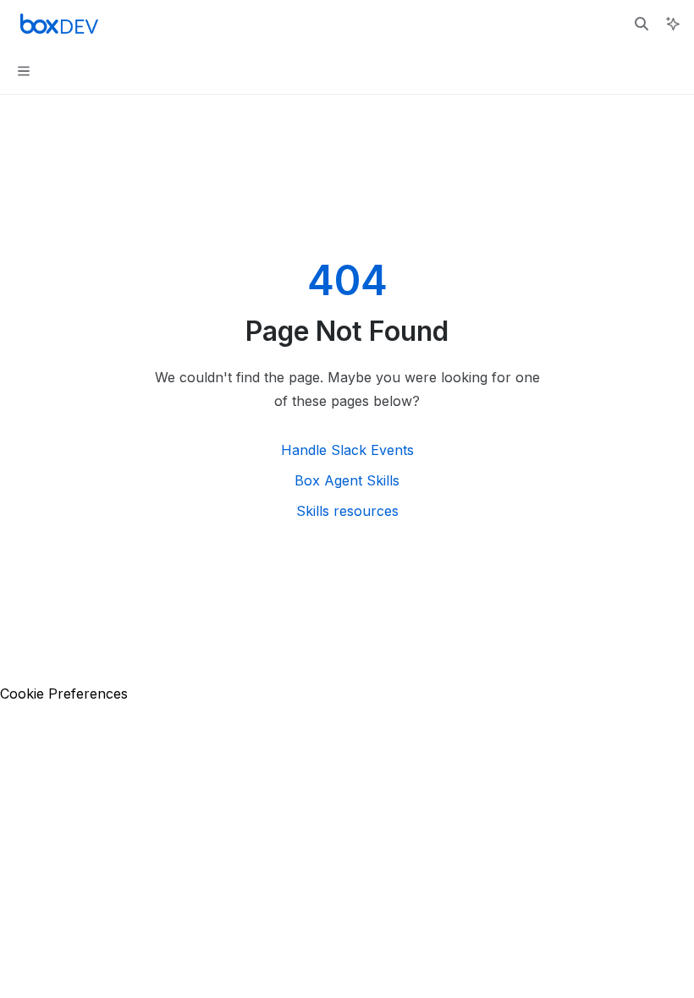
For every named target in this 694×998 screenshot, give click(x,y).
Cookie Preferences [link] (64, 693)
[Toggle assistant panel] (672, 23)
